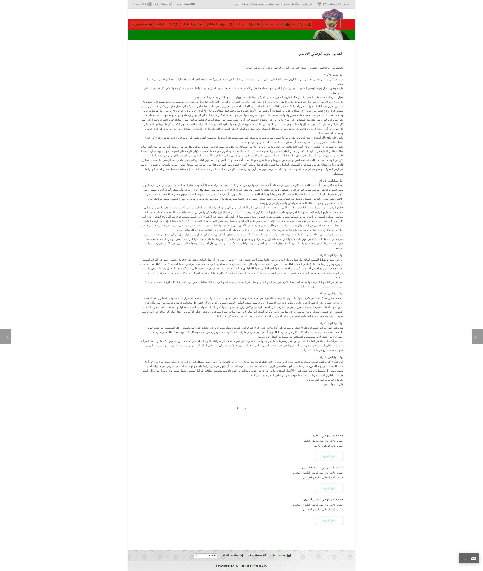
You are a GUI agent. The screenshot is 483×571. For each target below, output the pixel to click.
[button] (473, 546)
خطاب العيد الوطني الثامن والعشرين (323, 499)
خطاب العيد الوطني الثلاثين (328, 435)
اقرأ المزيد (329, 456)
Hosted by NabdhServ (254, 565)
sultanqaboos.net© (227, 565)
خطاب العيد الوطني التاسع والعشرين (322, 467)
